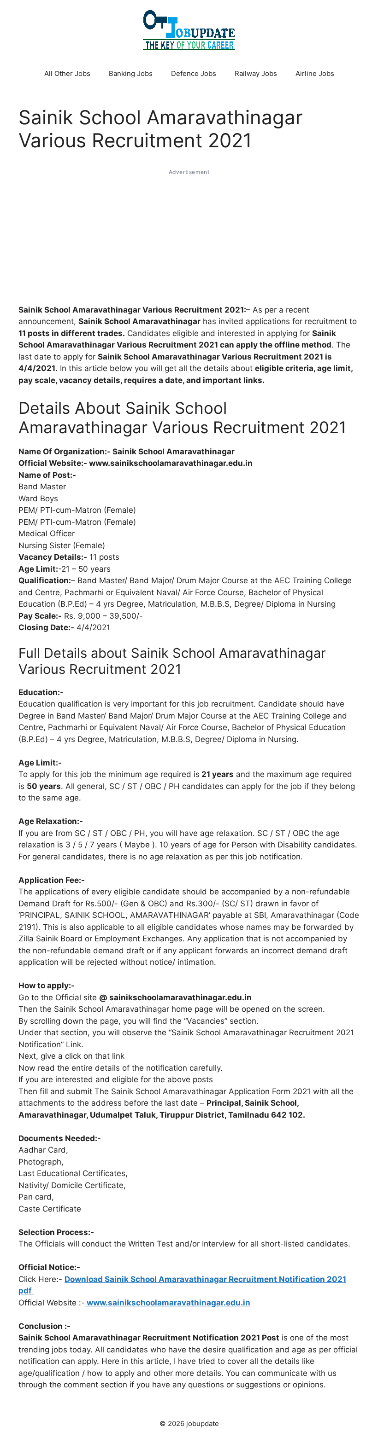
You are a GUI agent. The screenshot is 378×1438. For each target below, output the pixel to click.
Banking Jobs (131, 73)
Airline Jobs (314, 73)
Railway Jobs (256, 73)
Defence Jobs (193, 73)
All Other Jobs (67, 73)
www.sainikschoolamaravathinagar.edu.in (167, 1302)
